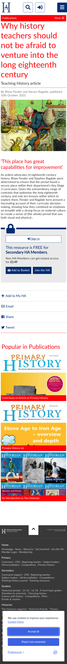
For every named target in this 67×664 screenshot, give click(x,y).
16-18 (34, 590)
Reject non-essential (33, 642)
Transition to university (14, 593)
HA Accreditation (11, 565)
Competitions (28, 565)
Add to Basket (20, 270)
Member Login (9, 552)
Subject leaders (51, 562)
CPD (17, 562)
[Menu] (62, 7)
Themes (54, 609)
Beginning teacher (31, 562)
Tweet (9, 327)
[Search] (28, 7)
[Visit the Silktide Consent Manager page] (55, 652)
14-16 (25, 590)
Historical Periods (38, 609)
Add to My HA (15, 296)
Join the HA (42, 270)
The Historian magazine (14, 609)
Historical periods (11, 590)
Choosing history (37, 593)
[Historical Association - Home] (12, 532)
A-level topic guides (50, 590)
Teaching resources (39, 580)
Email (9, 306)
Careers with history (12, 596)
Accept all (33, 631)
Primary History (46, 565)
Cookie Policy (16, 622)
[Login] (40, 7)
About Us (28, 549)
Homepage (7, 549)
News (18, 549)
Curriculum (7, 562)
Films (44, 596)
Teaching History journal (14, 580)
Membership (25, 552)
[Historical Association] (6, 8)
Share (9, 317)
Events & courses (11, 599)
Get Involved (42, 549)
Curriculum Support (12, 575)
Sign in (35, 239)
